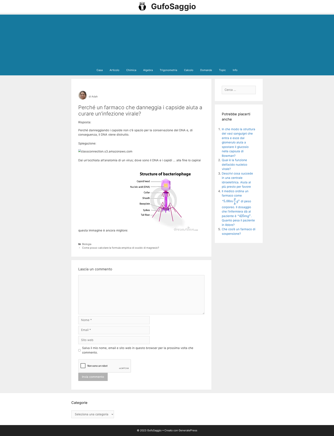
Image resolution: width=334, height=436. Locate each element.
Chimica (131, 70)
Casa (100, 70)
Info (235, 70)
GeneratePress (188, 430)
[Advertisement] (167, 39)
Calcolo (188, 70)
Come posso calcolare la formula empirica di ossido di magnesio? (120, 247)
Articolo (114, 70)
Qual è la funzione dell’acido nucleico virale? (234, 164)
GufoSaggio (173, 6)
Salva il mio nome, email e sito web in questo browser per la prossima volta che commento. (137, 350)
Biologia (86, 244)
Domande (206, 70)
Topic (222, 70)
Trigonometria (168, 70)
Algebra (148, 70)
